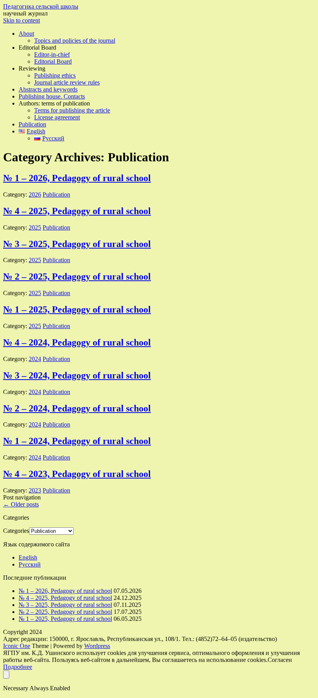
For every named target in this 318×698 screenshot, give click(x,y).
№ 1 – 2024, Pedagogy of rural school (77, 441)
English (28, 557)
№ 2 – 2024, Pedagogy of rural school (77, 408)
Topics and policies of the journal (74, 40)
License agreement (57, 117)
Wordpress (97, 646)
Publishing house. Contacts (52, 96)
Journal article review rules (67, 82)
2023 (35, 490)
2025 (35, 227)
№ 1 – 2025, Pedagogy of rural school (77, 309)
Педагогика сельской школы (40, 6)
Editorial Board (53, 61)
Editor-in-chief (52, 54)
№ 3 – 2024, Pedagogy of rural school (77, 375)
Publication (32, 124)
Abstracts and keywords (48, 89)
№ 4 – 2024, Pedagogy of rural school (77, 342)
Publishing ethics (55, 75)
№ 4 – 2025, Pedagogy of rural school (77, 211)
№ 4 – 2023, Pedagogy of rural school (77, 474)
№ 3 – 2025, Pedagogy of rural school (77, 244)
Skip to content (21, 20)
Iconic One (16, 646)
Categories (16, 530)
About (26, 33)
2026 (35, 194)
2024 (35, 359)
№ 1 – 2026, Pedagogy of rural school (77, 178)
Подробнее (17, 666)
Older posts (21, 504)
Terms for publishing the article (72, 110)
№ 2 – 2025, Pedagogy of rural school (77, 276)
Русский (30, 564)
